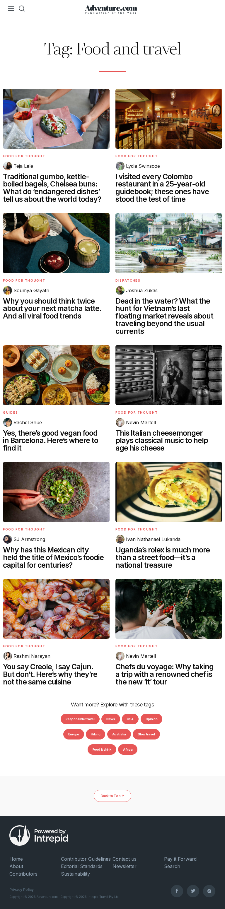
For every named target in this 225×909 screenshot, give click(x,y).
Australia (119, 734)
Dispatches (128, 280)
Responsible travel (80, 719)
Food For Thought (24, 156)
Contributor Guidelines (86, 859)
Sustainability (75, 874)
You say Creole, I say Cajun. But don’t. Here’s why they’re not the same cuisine (50, 674)
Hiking (95, 734)
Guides (10, 412)
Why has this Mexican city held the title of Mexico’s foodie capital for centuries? (53, 557)
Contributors (23, 874)
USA (130, 719)
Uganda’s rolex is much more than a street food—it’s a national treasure (162, 557)
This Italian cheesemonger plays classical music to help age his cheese (161, 441)
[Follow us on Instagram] (209, 891)
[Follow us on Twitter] (193, 891)
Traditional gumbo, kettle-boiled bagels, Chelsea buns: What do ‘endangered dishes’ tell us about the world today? (52, 187)
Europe (73, 734)
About (16, 866)
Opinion (152, 719)
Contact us (124, 859)
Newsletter (124, 866)
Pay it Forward (180, 859)
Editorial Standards (82, 866)
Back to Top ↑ (112, 796)
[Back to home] (111, 8)
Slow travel (146, 734)
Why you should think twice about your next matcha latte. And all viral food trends (52, 309)
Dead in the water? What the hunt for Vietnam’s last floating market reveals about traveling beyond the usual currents (164, 316)
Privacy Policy (21, 889)
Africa (127, 749)
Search (172, 866)
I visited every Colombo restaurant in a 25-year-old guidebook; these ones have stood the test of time (162, 187)
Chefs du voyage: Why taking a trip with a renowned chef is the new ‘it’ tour (164, 674)
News (110, 719)
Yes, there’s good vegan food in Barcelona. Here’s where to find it (50, 441)
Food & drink (102, 749)
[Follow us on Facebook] (177, 891)
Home (16, 859)
